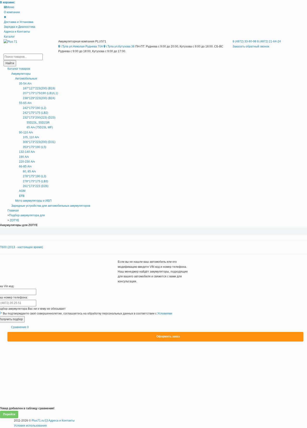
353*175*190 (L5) (34, 147)
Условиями (164, 313)
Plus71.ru (38, 420)
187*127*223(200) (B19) (39, 88)
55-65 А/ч (25, 103)
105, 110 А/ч (31, 137)
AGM (22, 191)
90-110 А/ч (26, 132)
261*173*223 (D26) (35, 186)
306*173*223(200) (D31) (39, 142)
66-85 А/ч (25, 166)
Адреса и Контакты (17, 31)
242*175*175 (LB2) (35, 112)
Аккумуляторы (21, 73)
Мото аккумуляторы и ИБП (33, 200)
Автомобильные (26, 78)
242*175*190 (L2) (34, 108)
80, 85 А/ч (29, 171)
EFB (21, 196)
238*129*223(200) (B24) (39, 98)
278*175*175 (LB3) (35, 181)
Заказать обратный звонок (251, 46)
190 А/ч (24, 157)
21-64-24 (269, 41)
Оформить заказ (168, 336)
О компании (12, 12)
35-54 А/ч (25, 83)
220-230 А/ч (27, 161)
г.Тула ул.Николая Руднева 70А (81, 46)
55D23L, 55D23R (38, 122)
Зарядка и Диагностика (19, 27)
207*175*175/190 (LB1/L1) (40, 93)
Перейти (9, 414)
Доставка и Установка (18, 22)
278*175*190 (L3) (34, 176)
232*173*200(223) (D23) (39, 117)
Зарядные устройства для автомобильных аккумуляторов (50, 205)
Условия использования (30, 425)
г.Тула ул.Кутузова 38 (120, 46)
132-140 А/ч (27, 152)
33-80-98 (245, 41)
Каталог (9, 36)
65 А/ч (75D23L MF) (40, 127)
